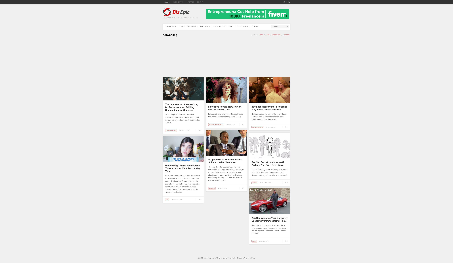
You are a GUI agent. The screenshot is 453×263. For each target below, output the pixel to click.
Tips (167, 200)
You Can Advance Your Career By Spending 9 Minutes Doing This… (270, 219)
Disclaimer (252, 258)
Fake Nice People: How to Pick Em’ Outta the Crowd (224, 108)
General (255, 27)
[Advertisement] (226, 56)
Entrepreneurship (188, 27)
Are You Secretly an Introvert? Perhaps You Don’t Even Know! (268, 164)
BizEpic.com (211, 258)
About (167, 2)
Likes (268, 35)
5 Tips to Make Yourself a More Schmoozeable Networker (225, 161)
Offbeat (254, 183)
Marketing (170, 27)
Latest (261, 35)
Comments (276, 35)
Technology (204, 27)
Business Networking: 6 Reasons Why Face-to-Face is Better (269, 108)
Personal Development (223, 27)
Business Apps (178, 2)
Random (286, 35)
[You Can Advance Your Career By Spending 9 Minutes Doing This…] (269, 213)
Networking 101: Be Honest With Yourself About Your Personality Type (182, 168)
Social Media (242, 27)
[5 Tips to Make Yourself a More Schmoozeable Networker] (226, 155)
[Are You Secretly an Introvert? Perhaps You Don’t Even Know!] (269, 158)
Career (254, 241)
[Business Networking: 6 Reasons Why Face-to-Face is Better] (269, 102)
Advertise (190, 2)
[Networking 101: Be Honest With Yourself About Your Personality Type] (183, 161)
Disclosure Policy (242, 258)
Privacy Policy (232, 258)
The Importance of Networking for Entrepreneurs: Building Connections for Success (181, 107)
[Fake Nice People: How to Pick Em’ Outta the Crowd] (226, 102)
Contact (200, 2)
